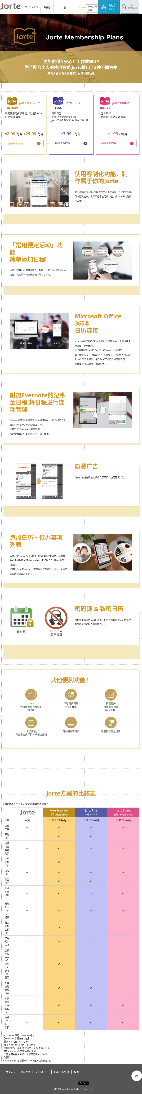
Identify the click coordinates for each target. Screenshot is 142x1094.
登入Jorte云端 (129, 7)
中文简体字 (91, 8)
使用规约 (25, 1072)
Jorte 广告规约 (61, 1072)
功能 (47, 7)
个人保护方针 (42, 1072)
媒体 (76, 1072)
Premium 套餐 (83, 7)
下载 (64, 7)
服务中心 (109, 7)
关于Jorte (31, 7)
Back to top (136, 1075)
